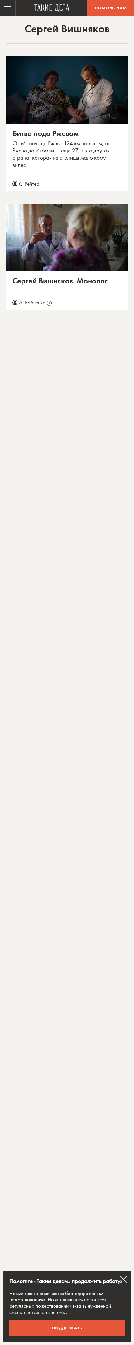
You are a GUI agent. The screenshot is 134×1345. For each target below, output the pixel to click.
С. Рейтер (29, 183)
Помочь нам (111, 8)
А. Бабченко (34, 302)
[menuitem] (8, 8)
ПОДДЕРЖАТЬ (67, 1328)
